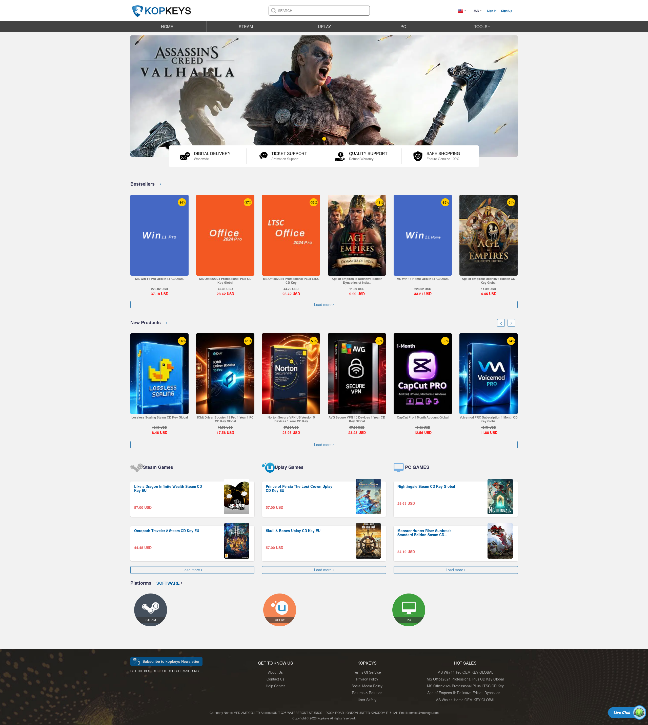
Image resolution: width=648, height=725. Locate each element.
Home (167, 26)
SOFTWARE (168, 583)
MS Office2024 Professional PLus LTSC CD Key (291, 280)
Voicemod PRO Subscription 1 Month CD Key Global (489, 419)
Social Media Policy (367, 685)
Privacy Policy (367, 679)
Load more (323, 304)
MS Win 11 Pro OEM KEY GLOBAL (159, 278)
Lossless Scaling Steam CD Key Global (159, 417)
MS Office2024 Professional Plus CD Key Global (225, 280)
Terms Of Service (367, 672)
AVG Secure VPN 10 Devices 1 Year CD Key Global (357, 419)
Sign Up (506, 10)
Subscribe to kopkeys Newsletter (171, 661)
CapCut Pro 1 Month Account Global (423, 417)
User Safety (367, 699)
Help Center (275, 685)
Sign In (492, 10)
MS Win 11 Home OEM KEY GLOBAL (423, 278)
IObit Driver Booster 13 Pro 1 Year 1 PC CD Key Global (225, 419)
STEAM (246, 26)
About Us (275, 672)
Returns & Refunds (367, 692)
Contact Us (275, 679)
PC (403, 26)
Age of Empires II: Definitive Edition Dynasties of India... (357, 280)
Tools (481, 26)
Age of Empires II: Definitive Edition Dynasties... (465, 692)
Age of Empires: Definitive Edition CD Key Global (488, 280)
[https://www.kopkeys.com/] (161, 8)
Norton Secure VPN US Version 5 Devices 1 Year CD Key (291, 419)
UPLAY (324, 26)
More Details (159, 272)
